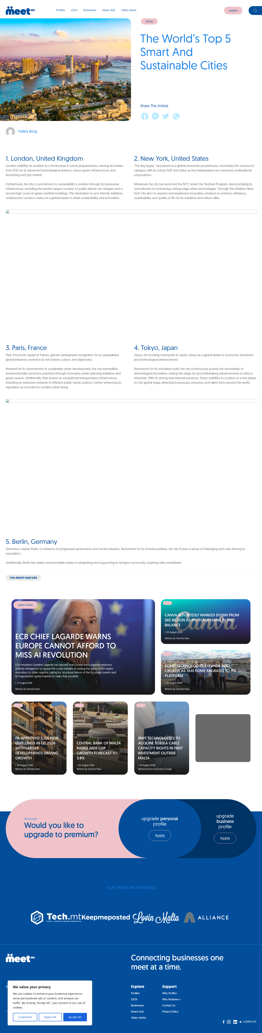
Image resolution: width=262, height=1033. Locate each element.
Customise (25, 1017)
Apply (160, 836)
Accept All (75, 1017)
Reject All (50, 1017)
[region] (50, 1003)
